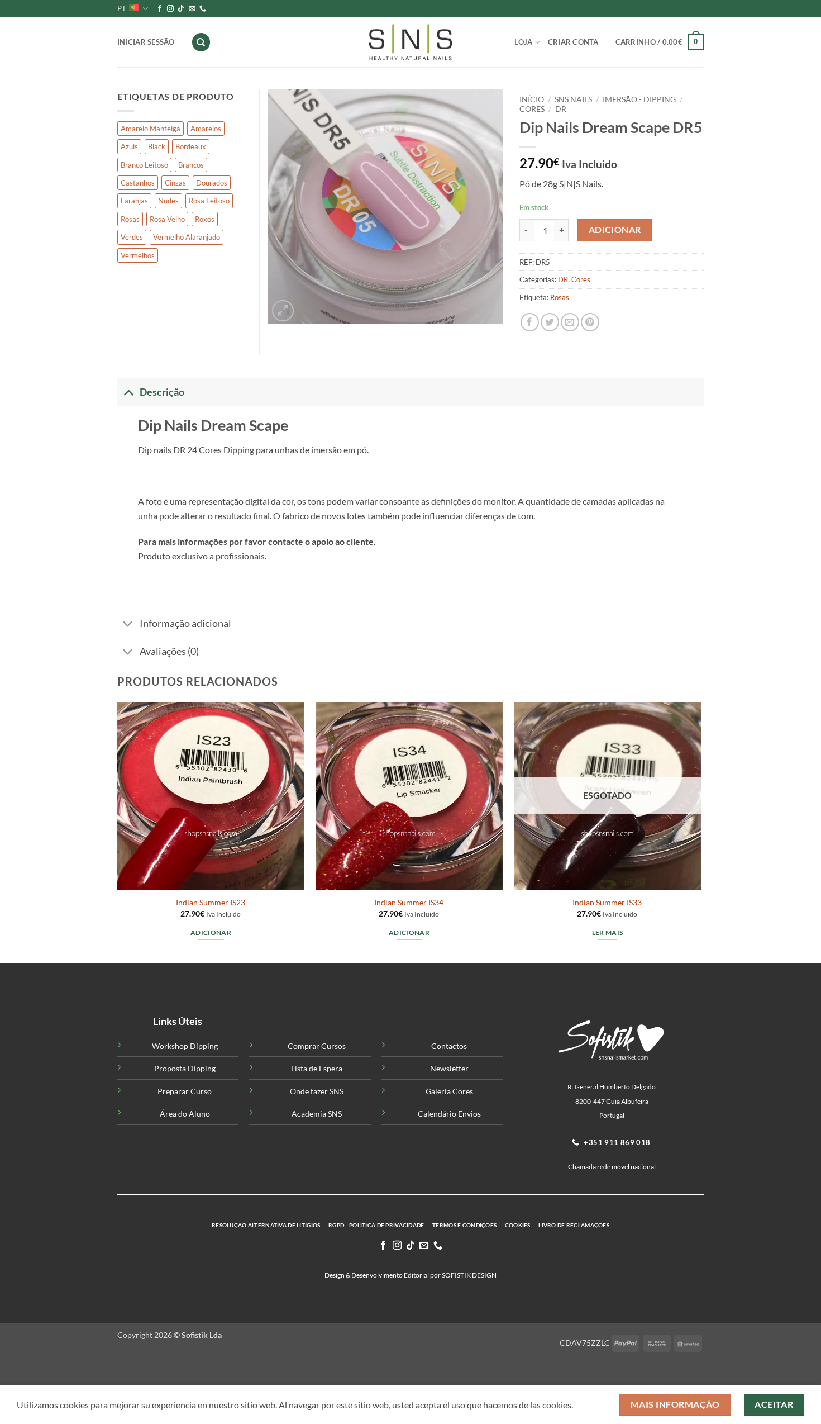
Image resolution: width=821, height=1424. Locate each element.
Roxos (204, 219)
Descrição (162, 392)
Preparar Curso (184, 1091)
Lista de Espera (316, 1068)
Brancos (191, 164)
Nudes (168, 200)
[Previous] (117, 831)
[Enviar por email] (570, 322)
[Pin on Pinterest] (590, 322)
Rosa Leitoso (209, 200)
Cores (532, 109)
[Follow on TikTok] (181, 9)
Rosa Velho (167, 219)
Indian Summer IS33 (607, 902)
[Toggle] (128, 392)
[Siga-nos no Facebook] (159, 9)
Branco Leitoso (144, 164)
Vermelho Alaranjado (186, 236)
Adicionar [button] (210, 932)
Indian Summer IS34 (408, 902)
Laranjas (134, 200)
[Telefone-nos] (202, 9)
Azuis (129, 146)
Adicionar (615, 230)
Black (156, 146)
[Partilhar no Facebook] (530, 322)
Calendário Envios (449, 1113)
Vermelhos (138, 255)
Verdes (132, 236)
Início (531, 99)
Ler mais (607, 932)
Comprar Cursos (317, 1046)
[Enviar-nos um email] (192, 9)
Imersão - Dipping (639, 99)
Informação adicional (185, 623)
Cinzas (175, 182)
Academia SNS (317, 1113)
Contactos (449, 1046)
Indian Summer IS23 (210, 902)
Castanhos (138, 182)
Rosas (559, 297)
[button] (659, 42)
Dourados (211, 182)
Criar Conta (573, 41)
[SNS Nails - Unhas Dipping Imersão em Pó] (410, 42)
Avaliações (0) (169, 651)
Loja (523, 41)
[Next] (700, 831)
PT (121, 8)
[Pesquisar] (201, 42)
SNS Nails (573, 99)
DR (560, 109)
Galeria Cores (449, 1091)
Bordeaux (190, 146)
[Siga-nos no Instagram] (170, 9)
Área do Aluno (185, 1113)
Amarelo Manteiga (150, 128)
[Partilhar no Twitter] (550, 322)
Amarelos (205, 128)
